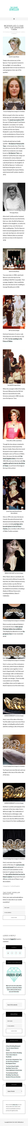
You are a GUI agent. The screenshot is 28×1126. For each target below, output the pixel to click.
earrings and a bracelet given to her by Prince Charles (13, 526)
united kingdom (15, 886)
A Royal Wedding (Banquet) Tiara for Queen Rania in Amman (13, 1048)
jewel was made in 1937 (17, 120)
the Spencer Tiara (14, 153)
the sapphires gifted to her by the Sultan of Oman (14, 463)
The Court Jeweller (14, 8)
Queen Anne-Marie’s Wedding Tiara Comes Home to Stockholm (14, 1054)
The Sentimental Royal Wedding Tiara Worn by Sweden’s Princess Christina (13, 1075)
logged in (13, 939)
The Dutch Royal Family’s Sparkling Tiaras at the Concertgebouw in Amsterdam (14, 1068)
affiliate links (15, 1104)
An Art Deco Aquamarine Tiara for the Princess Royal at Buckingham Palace (14, 1061)
